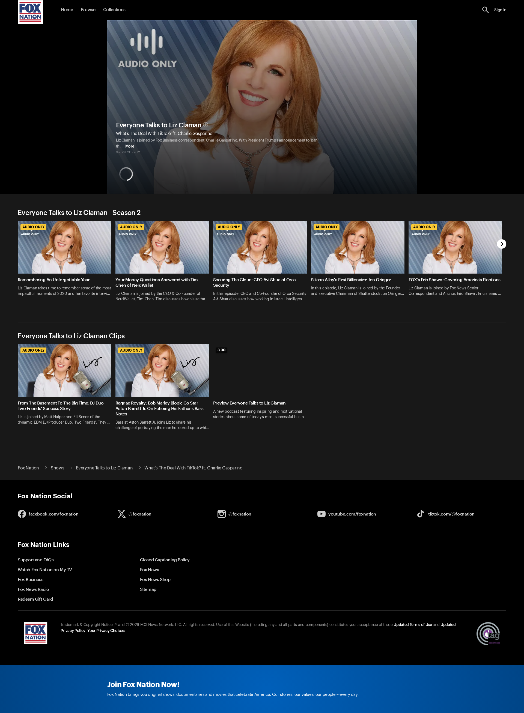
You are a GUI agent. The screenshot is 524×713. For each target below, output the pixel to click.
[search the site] (485, 9)
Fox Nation (28, 468)
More (129, 146)
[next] (502, 244)
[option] (66, 264)
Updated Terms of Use (413, 625)
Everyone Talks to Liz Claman (158, 125)
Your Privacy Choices (105, 631)
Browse (88, 10)
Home (67, 10)
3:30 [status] (221, 350)
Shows (57, 468)
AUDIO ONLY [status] (33, 227)
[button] (485, 9)
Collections (114, 10)
